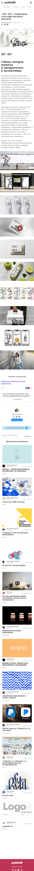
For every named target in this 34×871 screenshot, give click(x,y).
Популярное (6, 7)
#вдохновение (5, 635)
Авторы (16, 7)
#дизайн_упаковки (18, 381)
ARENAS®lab (10, 659)
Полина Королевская (12, 626)
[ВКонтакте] (26, 388)
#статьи (4, 537)
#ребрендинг (6, 383)
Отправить (27, 436)
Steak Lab (9, 592)
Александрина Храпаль (13, 561)
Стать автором (17, 399)
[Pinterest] (29, 388)
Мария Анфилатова (12, 497)
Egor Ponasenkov (7, 22)
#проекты (4, 473)
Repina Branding (11, 465)
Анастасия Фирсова (12, 528)
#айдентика (5, 381)
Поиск (29, 7)
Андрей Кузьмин (11, 822)
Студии (23, 7)
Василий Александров (13, 724)
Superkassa (9, 757)
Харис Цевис (10, 791)
